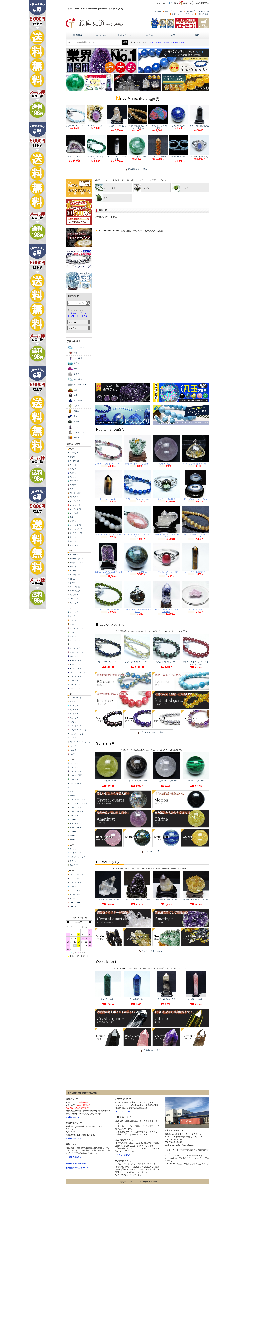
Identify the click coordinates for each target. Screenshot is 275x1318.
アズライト (74, 473)
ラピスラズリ (75, 878)
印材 (75, 416)
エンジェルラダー (76, 529)
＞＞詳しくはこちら (73, 1117)
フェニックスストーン (78, 803)
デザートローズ (76, 726)
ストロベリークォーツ (78, 652)
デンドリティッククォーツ (80, 742)
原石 (197, 35)
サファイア (74, 612)
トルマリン (74, 754)
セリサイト (74, 680)
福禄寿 (72, 795)
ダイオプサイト (76, 698)
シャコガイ (74, 636)
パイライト (74, 763)
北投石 (72, 836)
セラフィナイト (76, 676)
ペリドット (74, 824)
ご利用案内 (190, 11)
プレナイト (74, 815)
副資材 (76, 437)
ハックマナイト (76, 771)
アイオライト (75, 453)
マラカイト (74, 849)
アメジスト (74, 485)
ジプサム (73, 632)
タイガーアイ (75, 702)
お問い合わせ (203, 14)
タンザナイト (75, 710)
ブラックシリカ (76, 807)
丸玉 (173, 35)
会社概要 (157, 11)
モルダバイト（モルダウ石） (147, 180)
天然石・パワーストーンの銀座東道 (107, 180)
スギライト (74, 656)
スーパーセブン (76, 648)
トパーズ (73, 746)
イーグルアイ (75, 501)
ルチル (84, 316)
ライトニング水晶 (76, 874)
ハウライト (74, 767)
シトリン (73, 624)
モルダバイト (75, 865)
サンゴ (72, 616)
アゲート (73, 465)
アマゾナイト (75, 481)
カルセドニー (75, 575)
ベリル (182, 42)
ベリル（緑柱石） (76, 828)
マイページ (188, 14)
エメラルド (74, 521)
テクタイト (74, 722)
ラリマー (174, 42)
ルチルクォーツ (76, 894)
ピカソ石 (73, 787)
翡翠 (71, 791)
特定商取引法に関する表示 (76, 1163)
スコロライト (75, 664)
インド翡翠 (74, 513)
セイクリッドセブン (77, 672)
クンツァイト (75, 595)
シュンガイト (75, 640)
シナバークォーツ (76, 628)
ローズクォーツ (76, 903)
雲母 (71, 517)
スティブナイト (76, 668)
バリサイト (74, 779)
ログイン (176, 14)
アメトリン (74, 489)
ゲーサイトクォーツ (77, 559)
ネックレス (78, 379)
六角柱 (149, 35)
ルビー (72, 898)
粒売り (76, 363)
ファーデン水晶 (76, 832)
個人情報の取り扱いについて (77, 1168)
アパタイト (74, 477)
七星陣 (76, 422)
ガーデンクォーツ (76, 563)
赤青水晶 (73, 457)
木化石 (72, 840)
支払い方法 (169, 11)
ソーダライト (75, 688)
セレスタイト (75, 684)
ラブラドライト (76, 882)
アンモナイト (75, 497)
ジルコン (73, 644)
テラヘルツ (73, 313)
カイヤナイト (75, 555)
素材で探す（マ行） (128, 180)
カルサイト (74, 571)
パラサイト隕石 (76, 775)
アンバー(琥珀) (75, 493)
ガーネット (74, 567)
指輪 (75, 353)
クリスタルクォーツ (77, 591)
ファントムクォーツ (77, 799)
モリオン (73, 861)
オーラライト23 (76, 533)
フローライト (75, 819)
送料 (180, 11)
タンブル (185, 188)
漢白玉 (72, 579)
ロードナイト (75, 907)
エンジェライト (76, 525)
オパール (73, 541)
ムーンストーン (76, 853)
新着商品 (77, 35)
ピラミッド (78, 400)
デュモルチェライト (77, 734)
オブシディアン (76, 545)
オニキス (73, 537)
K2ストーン (74, 599)
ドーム (76, 427)
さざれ (76, 374)
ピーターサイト (76, 783)
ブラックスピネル (76, 811)
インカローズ (75, 505)
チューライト (75, 718)
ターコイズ (74, 706)
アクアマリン (75, 461)
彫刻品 (76, 411)
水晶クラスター (125, 35)
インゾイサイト (76, 509)
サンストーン (75, 620)
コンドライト (75, 603)
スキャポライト (76, 660)
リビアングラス (76, 890)
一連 (75, 369)
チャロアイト (75, 714)
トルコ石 (73, 750)
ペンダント (147, 188)
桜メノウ (73, 469)
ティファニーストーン (78, 730)
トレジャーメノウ (81, 432)
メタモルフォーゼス (77, 857)
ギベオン (73, 583)
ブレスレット (102, 35)
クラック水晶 (75, 587)
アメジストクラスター (159, 42)
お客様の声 (204, 11)
